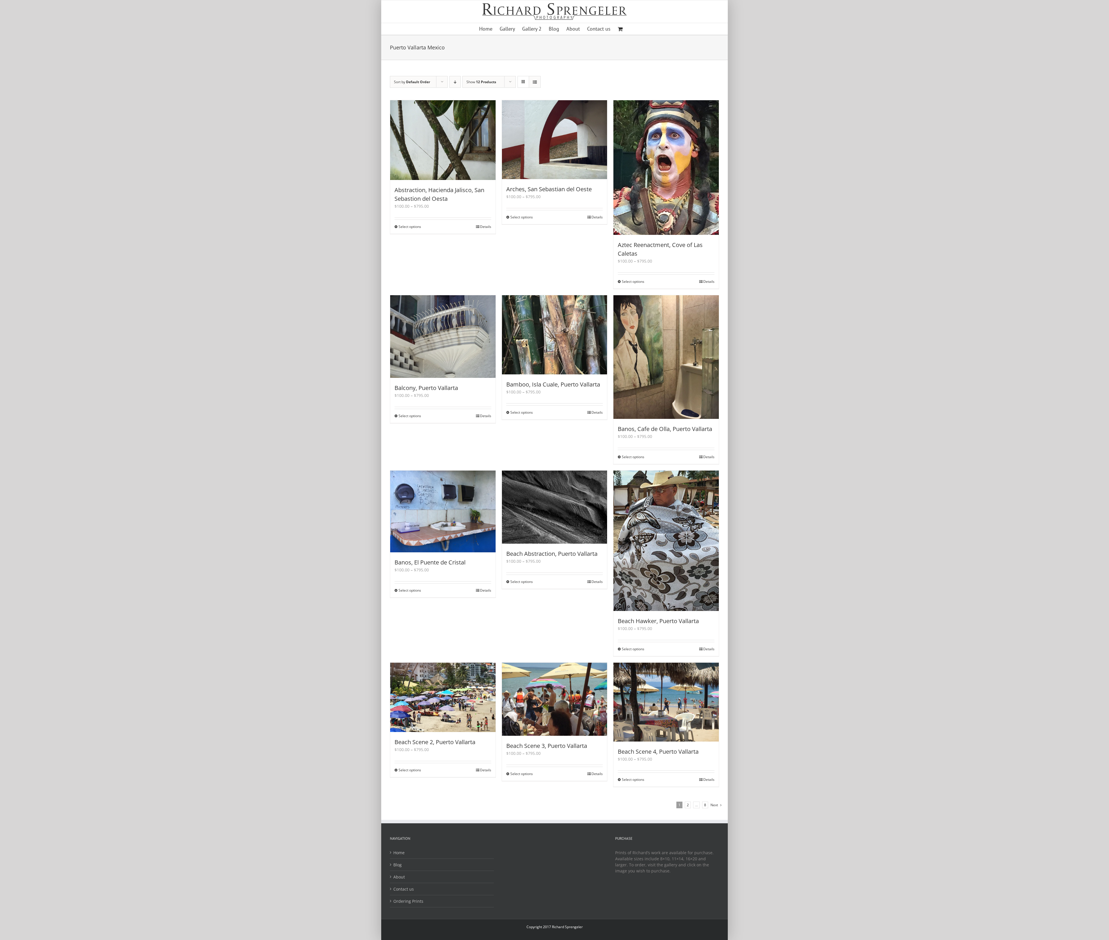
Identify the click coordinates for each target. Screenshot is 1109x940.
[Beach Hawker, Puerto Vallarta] (666, 541)
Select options (410, 226)
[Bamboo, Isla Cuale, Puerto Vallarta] (554, 334)
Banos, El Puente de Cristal (430, 562)
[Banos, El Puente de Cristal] (443, 511)
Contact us (403, 889)
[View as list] (534, 82)
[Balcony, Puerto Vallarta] (443, 336)
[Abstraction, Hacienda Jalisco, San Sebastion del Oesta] (443, 140)
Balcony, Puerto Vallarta (426, 388)
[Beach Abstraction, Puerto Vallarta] (554, 507)
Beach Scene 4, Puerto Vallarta (658, 751)
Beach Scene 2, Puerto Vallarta (435, 742)
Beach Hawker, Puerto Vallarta (658, 621)
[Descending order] (455, 82)
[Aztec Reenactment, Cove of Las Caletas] (666, 167)
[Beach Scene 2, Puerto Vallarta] (443, 697)
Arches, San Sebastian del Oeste (549, 189)
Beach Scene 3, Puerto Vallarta (546, 746)
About (399, 877)
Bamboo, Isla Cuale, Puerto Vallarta (553, 384)
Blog (397, 864)
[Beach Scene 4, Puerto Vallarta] (666, 702)
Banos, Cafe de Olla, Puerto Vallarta (665, 429)
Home (399, 852)
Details (485, 226)
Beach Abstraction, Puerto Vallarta (552, 554)
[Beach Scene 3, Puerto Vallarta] (554, 699)
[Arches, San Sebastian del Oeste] (554, 139)
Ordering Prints (408, 901)
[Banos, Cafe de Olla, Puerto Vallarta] (666, 357)
